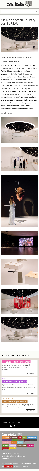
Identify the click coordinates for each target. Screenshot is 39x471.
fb (14, 426)
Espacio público (7, 440)
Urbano (21, 440)
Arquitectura (13, 437)
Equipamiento (32, 437)
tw (11, 426)
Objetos (14, 442)
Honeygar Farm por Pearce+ (16, 361)
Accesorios (6, 437)
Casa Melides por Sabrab (15, 401)
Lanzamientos (6, 442)
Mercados (5, 448)
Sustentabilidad (21, 445)
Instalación (12, 448)
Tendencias (31, 445)
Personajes (5, 445)
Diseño (24, 437)
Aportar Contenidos (8, 422)
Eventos (15, 440)
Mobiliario (33, 440)
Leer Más (30, 374)
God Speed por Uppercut (15, 381)
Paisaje (20, 442)
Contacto (19, 422)
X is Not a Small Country (19, 74)
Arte (20, 437)
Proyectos (13, 445)
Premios (27, 440)
